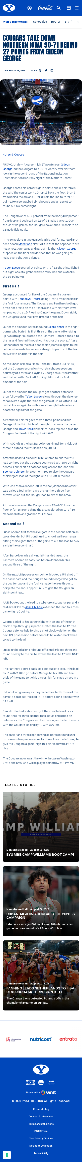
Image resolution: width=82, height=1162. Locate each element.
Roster (55, 21)
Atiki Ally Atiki (34, 607)
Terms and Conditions (41, 1123)
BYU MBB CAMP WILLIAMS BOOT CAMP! (40, 854)
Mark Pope (25, 244)
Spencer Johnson (14, 471)
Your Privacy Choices (41, 1138)
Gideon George (66, 248)
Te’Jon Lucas (33, 396)
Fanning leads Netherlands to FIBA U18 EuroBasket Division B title (40, 990)
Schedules (40, 21)
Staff (68, 21)
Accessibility (41, 1153)
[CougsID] (29, 8)
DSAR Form (41, 1131)
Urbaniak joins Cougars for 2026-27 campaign (40, 916)
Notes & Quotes (13, 154)
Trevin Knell (25, 429)
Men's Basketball (17, 849)
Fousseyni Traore (29, 299)
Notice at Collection (41, 1145)
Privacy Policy (41, 1109)
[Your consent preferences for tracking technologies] (7, 1155)
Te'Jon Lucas (11, 267)
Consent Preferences (41, 1116)
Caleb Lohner (55, 327)
